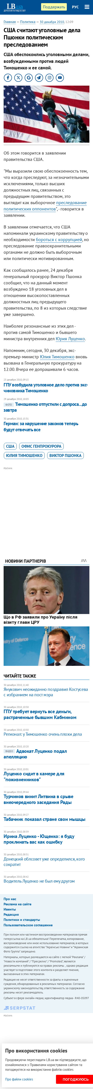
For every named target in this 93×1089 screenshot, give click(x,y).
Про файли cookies (19, 1079)
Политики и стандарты (22, 919)
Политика (27, 21)
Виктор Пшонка (65, 455)
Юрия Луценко (70, 339)
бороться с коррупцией (59, 239)
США (10, 446)
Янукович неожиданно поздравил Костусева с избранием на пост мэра (46, 692)
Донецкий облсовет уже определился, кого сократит (44, 861)
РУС (75, 7)
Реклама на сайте (17, 904)
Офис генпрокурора (41, 446)
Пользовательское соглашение (28, 925)
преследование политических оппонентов (45, 206)
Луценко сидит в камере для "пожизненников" (34, 776)
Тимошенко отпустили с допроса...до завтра (45, 407)
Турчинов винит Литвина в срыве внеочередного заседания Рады (38, 799)
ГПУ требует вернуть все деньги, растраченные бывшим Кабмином (40, 714)
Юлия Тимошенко (57, 357)
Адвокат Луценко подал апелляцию (35, 754)
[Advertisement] (46, 506)
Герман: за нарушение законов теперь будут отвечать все (41, 426)
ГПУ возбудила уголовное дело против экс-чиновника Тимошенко (46, 388)
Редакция (11, 914)
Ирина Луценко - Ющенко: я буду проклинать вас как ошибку (39, 839)
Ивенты (10, 909)
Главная (10, 21)
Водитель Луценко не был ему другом (39, 881)
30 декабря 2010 (52, 22)
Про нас (10, 899)
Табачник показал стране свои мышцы (44, 819)
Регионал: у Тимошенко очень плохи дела (43, 734)
